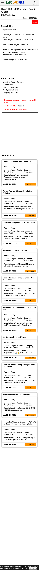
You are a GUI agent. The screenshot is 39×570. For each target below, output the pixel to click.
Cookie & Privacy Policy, (8, 568)
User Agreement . (24, 568)
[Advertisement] (19, 132)
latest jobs (21, 106)
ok (30, 568)
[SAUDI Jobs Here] (14, 4)
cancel (35, 568)
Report (35, 22)
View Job (30, 184)
